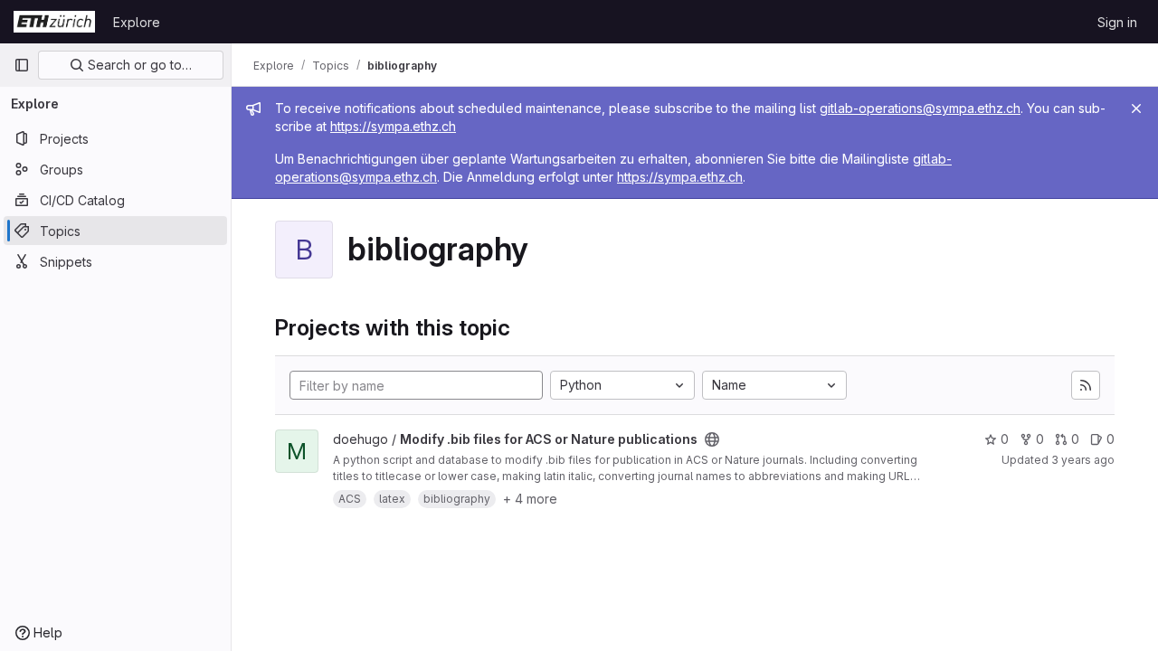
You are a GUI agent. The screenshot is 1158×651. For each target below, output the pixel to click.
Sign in (1117, 22)
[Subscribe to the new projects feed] (1085, 385)
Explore (136, 22)
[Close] (1136, 108)
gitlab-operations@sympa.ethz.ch (920, 108)
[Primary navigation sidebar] (21, 65)
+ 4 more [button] (530, 498)
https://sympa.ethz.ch (393, 126)
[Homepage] (54, 21)
